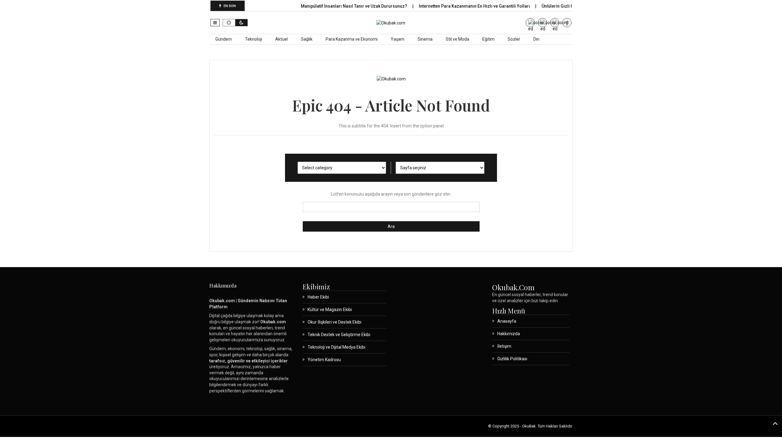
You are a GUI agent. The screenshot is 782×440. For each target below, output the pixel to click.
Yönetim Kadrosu (324, 359)
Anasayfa (506, 321)
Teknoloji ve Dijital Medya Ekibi (336, 347)
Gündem (223, 39)
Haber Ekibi (318, 297)
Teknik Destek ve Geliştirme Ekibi (339, 334)
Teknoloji (253, 39)
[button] (215, 22)
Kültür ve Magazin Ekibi (330, 309)
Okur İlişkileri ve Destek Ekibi (334, 322)
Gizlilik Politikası (512, 358)
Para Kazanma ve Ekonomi (352, 39)
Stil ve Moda (457, 39)
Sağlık (306, 39)
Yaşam (397, 39)
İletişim (504, 346)
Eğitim (488, 39)
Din (536, 39)
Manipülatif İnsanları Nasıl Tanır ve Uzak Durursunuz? (354, 6)
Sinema (425, 39)
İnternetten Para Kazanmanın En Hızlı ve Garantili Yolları (475, 6)
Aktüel (281, 39)
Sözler (514, 39)
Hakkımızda (508, 333)
